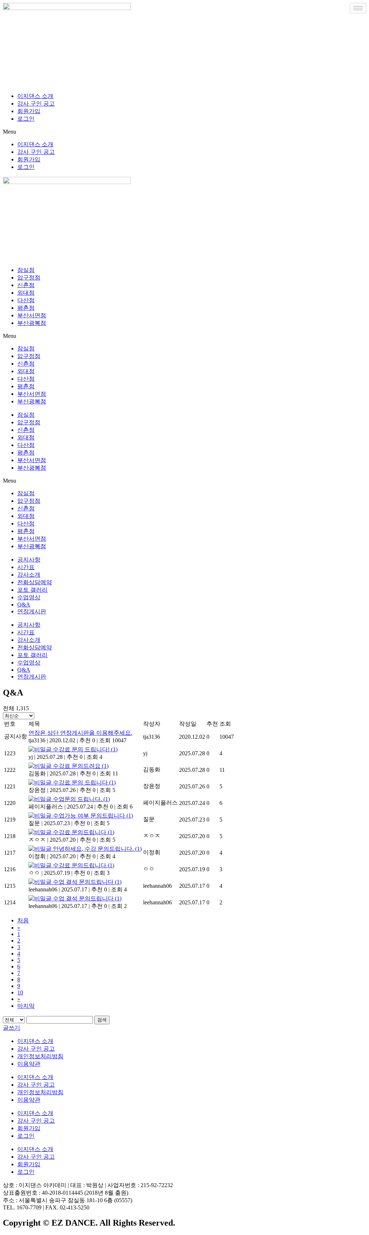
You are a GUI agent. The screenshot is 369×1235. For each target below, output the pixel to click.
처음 (23, 920)
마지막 (26, 1006)
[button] (184, 132)
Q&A (23, 604)
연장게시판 (31, 611)
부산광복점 (31, 323)
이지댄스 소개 (35, 96)
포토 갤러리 (32, 590)
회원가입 (28, 111)
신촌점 (26, 285)
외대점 (26, 293)
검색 (102, 1020)
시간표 (26, 567)
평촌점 (26, 308)
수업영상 (28, 597)
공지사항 (28, 559)
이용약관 (28, 1064)
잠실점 (26, 270)
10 (20, 992)
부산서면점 (31, 315)
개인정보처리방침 (40, 1056)
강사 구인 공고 (36, 103)
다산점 (26, 300)
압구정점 (28, 277)
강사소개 (28, 575)
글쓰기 (11, 1028)
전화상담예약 (34, 582)
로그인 (26, 119)
